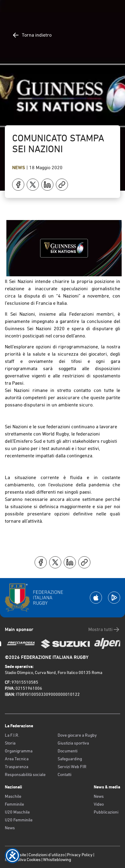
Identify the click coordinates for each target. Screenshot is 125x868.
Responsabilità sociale (25, 774)
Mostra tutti (100, 629)
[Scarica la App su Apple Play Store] (96, 597)
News (19, 167)
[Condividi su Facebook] (18, 185)
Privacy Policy (80, 854)
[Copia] (62, 185)
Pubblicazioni (106, 812)
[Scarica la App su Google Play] (114, 597)
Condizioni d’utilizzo (47, 854)
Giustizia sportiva (73, 743)
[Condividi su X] (33, 185)
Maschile (13, 796)
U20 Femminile (18, 819)
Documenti (67, 750)
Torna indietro (37, 35)
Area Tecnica (17, 758)
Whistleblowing (57, 859)
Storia (10, 743)
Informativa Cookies (23, 859)
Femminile (14, 804)
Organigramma (18, 750)
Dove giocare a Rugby (77, 735)
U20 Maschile (17, 812)
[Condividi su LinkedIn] (47, 185)
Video (99, 804)
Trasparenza (16, 766)
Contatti (64, 774)
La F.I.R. (12, 735)
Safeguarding (70, 758)
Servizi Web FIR (72, 766)
